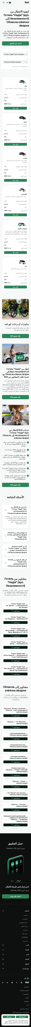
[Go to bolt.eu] (27, 2)
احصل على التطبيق (15, 43)
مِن (27, 51)
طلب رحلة (15, 108)
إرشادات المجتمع (24, 1009)
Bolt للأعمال (24, 937)
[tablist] (15, 881)
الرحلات (26, 915)
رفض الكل (9, 1017)
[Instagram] (12, 982)
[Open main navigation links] (3, 2)
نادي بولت (25, 941)
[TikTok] (2, 982)
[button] (5, 510)
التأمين (27, 998)
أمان (27, 1005)
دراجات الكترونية (23, 922)
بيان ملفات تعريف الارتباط (19, 1023)
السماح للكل (22, 1017)
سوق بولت (25, 933)
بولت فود (25, 930)
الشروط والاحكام (24, 990)
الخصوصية (26, 994)
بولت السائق (24, 926)
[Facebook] (21, 982)
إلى (27, 58)
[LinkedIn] (7, 982)
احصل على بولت (15, 896)
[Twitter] (16, 982)
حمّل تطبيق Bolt (15, 336)
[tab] (18, 881)
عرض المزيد (17, 611)
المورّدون (26, 987)
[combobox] (15, 54)
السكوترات (25, 919)
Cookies (26, 1001)
